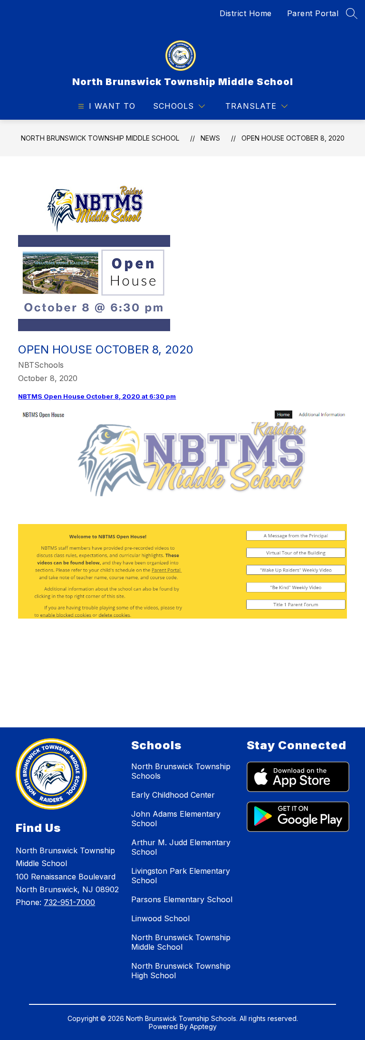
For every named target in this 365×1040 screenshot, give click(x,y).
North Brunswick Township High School (181, 970)
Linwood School (160, 918)
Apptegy (203, 1026)
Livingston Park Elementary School (180, 875)
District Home (246, 13)
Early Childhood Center (173, 795)
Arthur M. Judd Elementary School (181, 847)
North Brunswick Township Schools (181, 771)
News (210, 138)
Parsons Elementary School (181, 899)
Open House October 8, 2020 (293, 138)
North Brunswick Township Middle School (100, 138)
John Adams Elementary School (176, 818)
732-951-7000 (69, 902)
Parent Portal (313, 13)
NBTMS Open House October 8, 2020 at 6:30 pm (97, 396)
